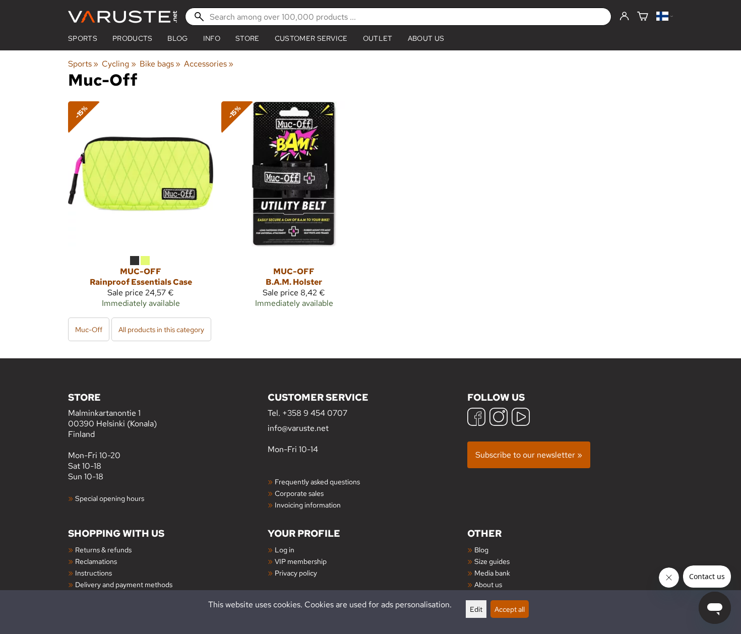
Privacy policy (296, 573)
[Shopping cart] (642, 17)
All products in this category (161, 329)
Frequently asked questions (317, 481)
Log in (284, 549)
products (132, 38)
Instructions (93, 573)
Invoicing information (308, 505)
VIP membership (301, 561)
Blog (481, 549)
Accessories (208, 63)
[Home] (122, 17)
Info (211, 38)
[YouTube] (521, 418)
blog (177, 38)
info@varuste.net (298, 428)
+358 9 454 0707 (314, 413)
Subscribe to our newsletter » (528, 455)
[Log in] (624, 17)
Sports (82, 38)
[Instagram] (498, 418)
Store (247, 38)
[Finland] (664, 17)
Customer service (311, 38)
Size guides (492, 561)
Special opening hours (109, 498)
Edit (476, 609)
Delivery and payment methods (123, 584)
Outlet (378, 38)
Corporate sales (299, 493)
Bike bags (160, 63)
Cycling (119, 63)
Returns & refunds (103, 549)
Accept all (510, 609)
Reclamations (96, 561)
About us (426, 38)
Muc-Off (88, 329)
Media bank (492, 573)
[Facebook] (476, 418)
